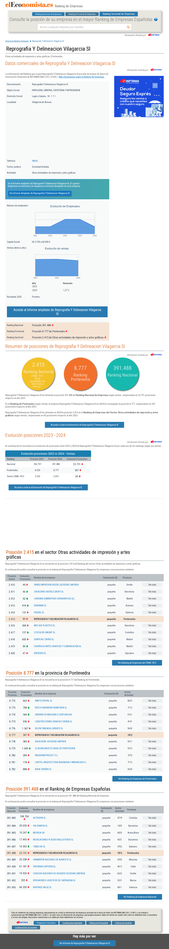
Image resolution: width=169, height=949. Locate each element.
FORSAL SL (39, 612)
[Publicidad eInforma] (139, 116)
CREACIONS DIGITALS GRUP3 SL (49, 591)
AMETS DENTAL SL (43, 700)
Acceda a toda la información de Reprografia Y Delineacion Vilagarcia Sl (84, 424)
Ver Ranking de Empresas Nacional (139, 896)
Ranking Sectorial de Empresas (119, 14)
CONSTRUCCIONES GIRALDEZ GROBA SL (53, 721)
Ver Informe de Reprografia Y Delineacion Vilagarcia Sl (84, 943)
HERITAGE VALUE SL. (42, 887)
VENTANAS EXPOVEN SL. (44, 866)
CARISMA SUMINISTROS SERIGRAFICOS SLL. (54, 598)
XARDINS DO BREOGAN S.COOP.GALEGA (53, 714)
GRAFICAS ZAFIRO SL (44, 639)
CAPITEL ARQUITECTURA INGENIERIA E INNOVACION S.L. (61, 762)
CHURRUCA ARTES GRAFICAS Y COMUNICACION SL (57, 646)
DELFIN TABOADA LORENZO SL (49, 728)
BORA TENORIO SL (43, 769)
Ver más (152, 584)
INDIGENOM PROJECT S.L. (46, 755)
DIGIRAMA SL (40, 605)
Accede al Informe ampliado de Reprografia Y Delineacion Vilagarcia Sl (57, 312)
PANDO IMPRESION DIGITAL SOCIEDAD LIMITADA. (56, 584)
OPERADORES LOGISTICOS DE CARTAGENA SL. (54, 880)
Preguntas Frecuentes (46, 923)
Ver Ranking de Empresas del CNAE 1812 (137, 662)
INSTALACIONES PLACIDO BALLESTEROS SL (53, 839)
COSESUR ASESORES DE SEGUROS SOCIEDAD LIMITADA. (59, 873)
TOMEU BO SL (39, 846)
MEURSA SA (39, 832)
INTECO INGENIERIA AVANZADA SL (51, 707)
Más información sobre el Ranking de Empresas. (81, 76)
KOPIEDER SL (40, 653)
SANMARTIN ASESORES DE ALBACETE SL (52, 859)
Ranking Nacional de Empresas (48, 14)
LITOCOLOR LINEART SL (44, 632)
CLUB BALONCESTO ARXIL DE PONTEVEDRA (55, 748)
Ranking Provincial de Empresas (82, 14)
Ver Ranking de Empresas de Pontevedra (137, 778)
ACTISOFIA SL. (39, 818)
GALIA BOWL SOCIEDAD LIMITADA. (51, 741)
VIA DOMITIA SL (40, 825)
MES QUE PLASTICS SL (44, 625)
